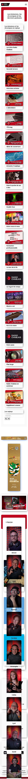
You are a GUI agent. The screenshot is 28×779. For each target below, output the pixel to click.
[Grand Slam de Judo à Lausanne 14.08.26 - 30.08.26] (14, 438)
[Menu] (26, 4)
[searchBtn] (6, 418)
